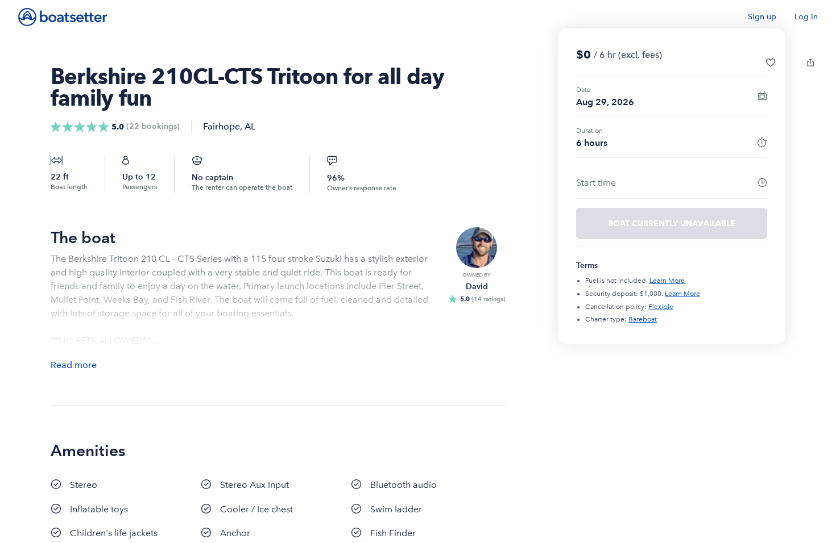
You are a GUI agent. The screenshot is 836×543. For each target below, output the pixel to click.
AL (250, 126)
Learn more (667, 281)
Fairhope (221, 126)
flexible (660, 307)
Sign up (762, 17)
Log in (806, 17)
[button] (770, 62)
